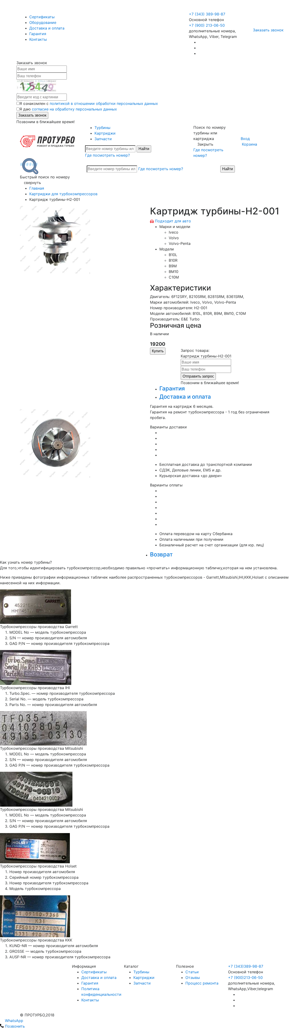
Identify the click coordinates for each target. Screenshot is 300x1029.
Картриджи (105, 133)
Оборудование (42, 22)
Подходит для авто (173, 221)
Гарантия (37, 33)
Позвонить (14, 1026)
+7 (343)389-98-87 (245, 966)
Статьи (192, 972)
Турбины (102, 127)
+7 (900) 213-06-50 (207, 8)
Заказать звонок (268, 30)
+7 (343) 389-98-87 (207, 14)
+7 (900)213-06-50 (245, 977)
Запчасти (103, 138)
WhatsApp (13, 1020)
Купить (158, 351)
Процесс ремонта (201, 983)
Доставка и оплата (46, 28)
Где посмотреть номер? (107, 155)
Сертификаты (42, 17)
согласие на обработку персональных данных (74, 109)
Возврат (161, 554)
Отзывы (192, 977)
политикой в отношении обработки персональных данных (104, 103)
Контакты (38, 39)
